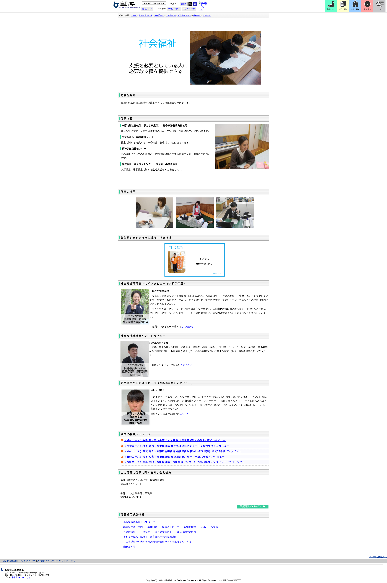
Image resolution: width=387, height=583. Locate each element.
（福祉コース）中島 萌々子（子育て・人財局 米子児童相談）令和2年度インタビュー (175, 440)
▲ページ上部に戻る (378, 557)
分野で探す (343, 9)
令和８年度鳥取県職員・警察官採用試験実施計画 (150, 536)
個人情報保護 (9, 561)
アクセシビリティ (65, 561)
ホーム (134, 15)
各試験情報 (129, 532)
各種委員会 (159, 15)
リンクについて (27, 561)
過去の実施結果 (163, 532)
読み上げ (147, 9)
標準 (183, 4)
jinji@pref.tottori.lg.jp (21, 577)
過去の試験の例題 (186, 532)
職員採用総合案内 (133, 527)
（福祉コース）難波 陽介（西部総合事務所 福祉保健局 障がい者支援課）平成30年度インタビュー (182, 451)
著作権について (45, 561)
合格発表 (145, 532)
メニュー (379, 9)
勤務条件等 (129, 546)
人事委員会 (171, 15)
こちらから (187, 326)
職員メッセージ (170, 527)
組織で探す (355, 9)
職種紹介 (197, 15)
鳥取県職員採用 (184, 15)
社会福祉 (207, 15)
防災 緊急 (367, 9)
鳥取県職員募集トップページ (139, 522)
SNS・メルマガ (209, 527)
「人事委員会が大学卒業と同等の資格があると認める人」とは (157, 541)
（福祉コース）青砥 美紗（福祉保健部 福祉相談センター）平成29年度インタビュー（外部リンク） (184, 462)
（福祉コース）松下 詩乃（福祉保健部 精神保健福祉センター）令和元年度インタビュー (176, 446)
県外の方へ (331, 9)
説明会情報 (190, 527)
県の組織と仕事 (145, 15)
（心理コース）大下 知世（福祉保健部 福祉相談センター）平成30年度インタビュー (174, 456)
